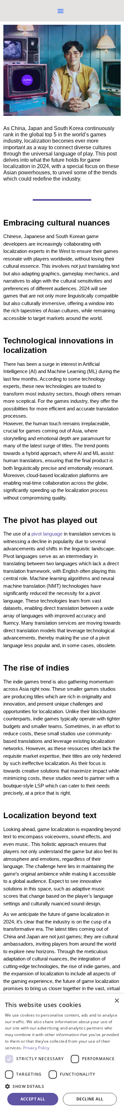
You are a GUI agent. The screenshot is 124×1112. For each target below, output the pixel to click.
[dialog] (62, 1053)
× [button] (116, 1000)
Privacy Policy (36, 1048)
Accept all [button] (33, 1099)
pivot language (46, 534)
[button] (60, 11)
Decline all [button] (89, 1099)
